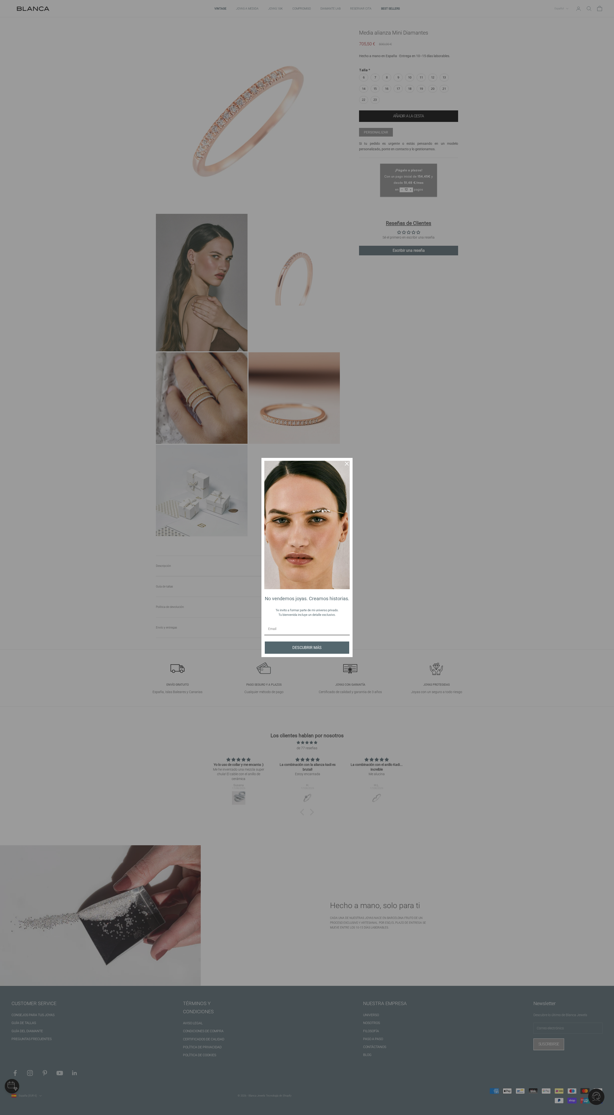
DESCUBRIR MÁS (307, 647)
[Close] (347, 463)
